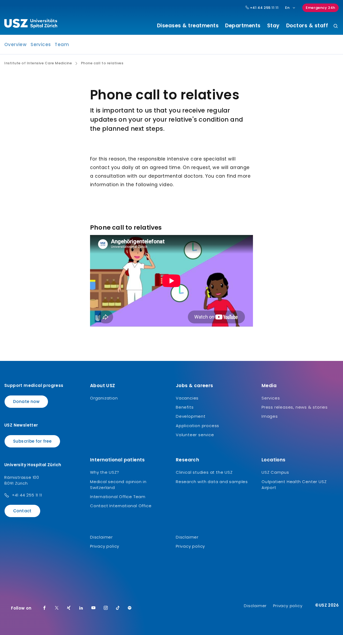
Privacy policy (104, 546)
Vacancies (187, 398)
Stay (273, 26)
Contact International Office (120, 506)
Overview (15, 44)
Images (270, 416)
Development (191, 416)
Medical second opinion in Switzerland (118, 484)
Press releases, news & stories (295, 407)
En (287, 7)
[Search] (336, 26)
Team (62, 44)
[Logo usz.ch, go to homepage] (30, 24)
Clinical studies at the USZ (204, 472)
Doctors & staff (307, 26)
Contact (22, 511)
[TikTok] (118, 608)
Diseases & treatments (188, 26)
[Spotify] (130, 608)
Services (41, 44)
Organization (104, 398)
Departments (243, 26)
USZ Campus (275, 472)
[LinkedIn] (81, 608)
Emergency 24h (320, 7)
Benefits (184, 407)
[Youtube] (93, 608)
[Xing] (69, 608)
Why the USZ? (104, 472)
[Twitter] (57, 608)
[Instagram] (106, 608)
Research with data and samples (212, 481)
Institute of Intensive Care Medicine (38, 63)
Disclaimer (101, 537)
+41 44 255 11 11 (263, 8)
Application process (197, 425)
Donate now (26, 401)
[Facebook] (44, 608)
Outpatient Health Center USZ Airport (294, 484)
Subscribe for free (32, 441)
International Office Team (118, 496)
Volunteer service (195, 435)
